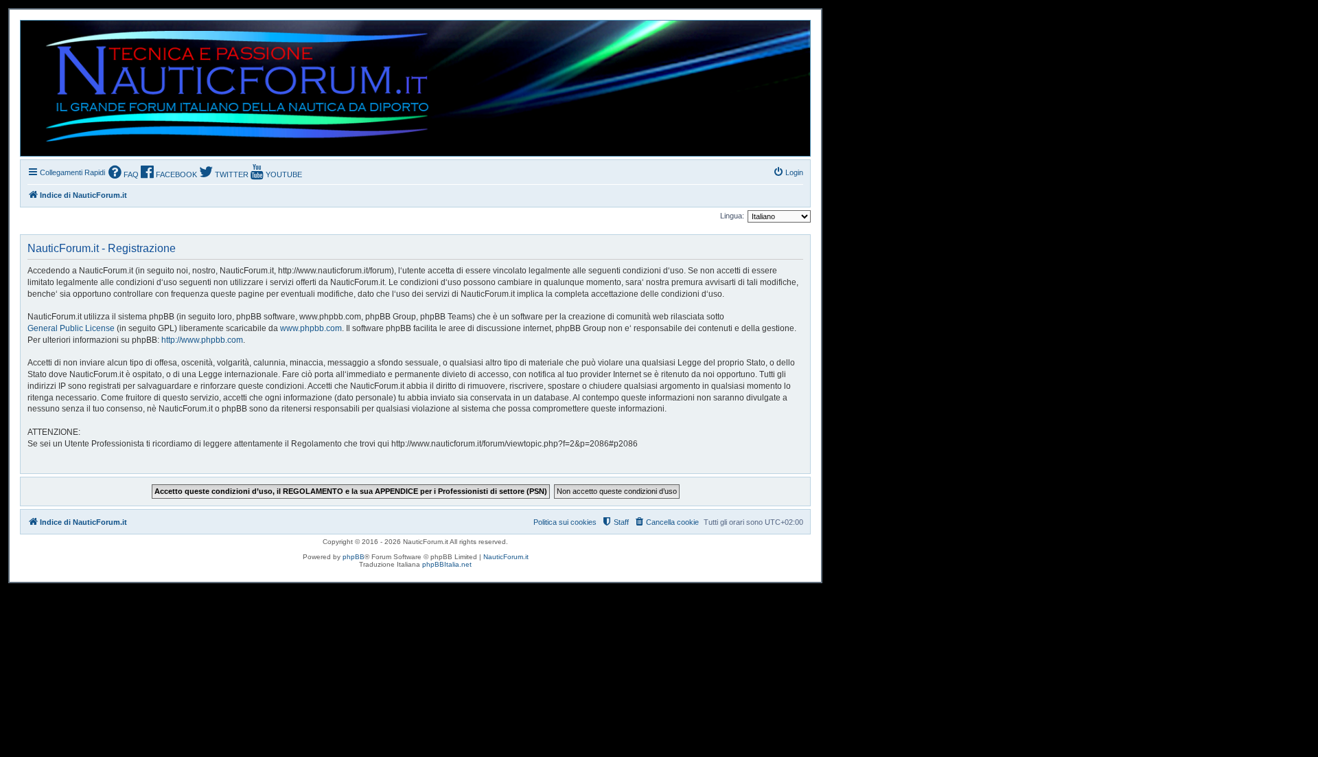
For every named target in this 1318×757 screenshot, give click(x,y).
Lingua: (732, 216)
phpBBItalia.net (447, 564)
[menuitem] (123, 173)
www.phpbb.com (311, 328)
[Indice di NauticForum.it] (231, 88)
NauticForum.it (506, 557)
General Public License (71, 328)
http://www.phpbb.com (202, 340)
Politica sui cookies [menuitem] (565, 522)
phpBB (354, 557)
